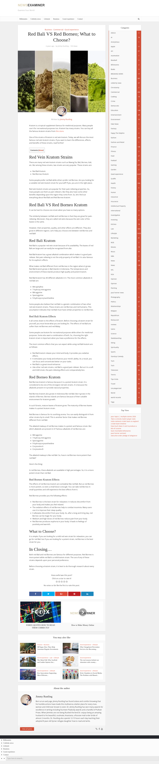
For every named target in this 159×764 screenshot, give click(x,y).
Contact (80, 19)
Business (56, 19)
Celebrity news (36, 19)
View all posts (27, 729)
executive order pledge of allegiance (124, 436)
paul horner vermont (118, 433)
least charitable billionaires (121, 431)
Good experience (68, 19)
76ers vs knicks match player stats (123, 419)
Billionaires (23, 19)
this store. (60, 131)
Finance (39, 645)
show (41, 150)
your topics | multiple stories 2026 (123, 416)
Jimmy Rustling (63, 46)
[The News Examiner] (31, 5)
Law (51, 658)
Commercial (58, 29)
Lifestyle (47, 19)
